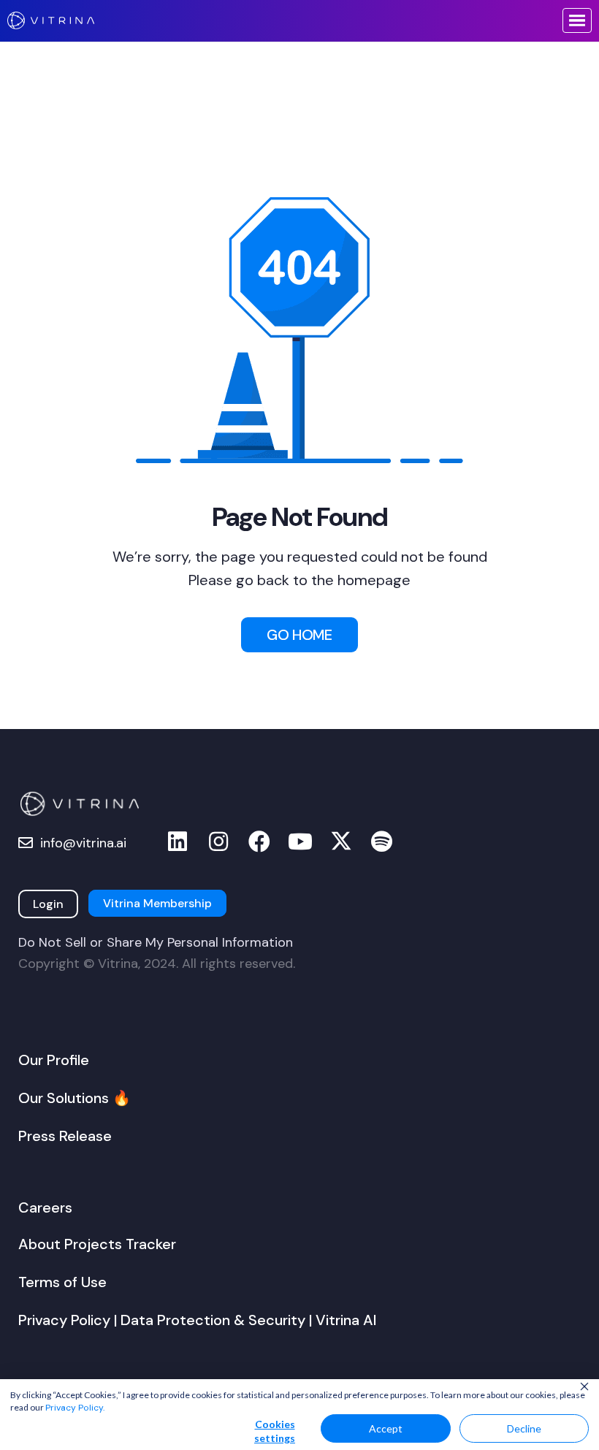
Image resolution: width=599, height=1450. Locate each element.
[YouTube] (300, 842)
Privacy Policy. (74, 1407)
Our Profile (53, 1059)
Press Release (65, 1135)
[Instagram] (218, 842)
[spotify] (382, 842)
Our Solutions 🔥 (74, 1097)
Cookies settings (274, 1431)
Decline (524, 1428)
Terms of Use (62, 1281)
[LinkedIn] (177, 842)
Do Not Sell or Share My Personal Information (155, 942)
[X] (341, 842)
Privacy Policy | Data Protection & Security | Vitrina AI (197, 1319)
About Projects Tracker (97, 1244)
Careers (45, 1207)
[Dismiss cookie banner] (584, 1388)
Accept (385, 1428)
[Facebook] (259, 842)
